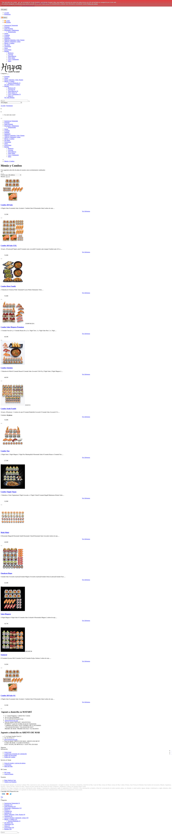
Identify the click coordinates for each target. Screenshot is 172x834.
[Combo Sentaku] (13, 364)
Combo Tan (5, 451)
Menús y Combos (9, 81)
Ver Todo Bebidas (9, 97)
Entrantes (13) (8, 805)
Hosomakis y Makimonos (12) (13, 808)
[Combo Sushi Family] (13, 405)
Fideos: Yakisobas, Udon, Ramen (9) (14, 814)
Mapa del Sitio (8, 766)
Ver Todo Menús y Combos (12, 84)
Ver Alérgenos (86, 211)
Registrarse (7, 14)
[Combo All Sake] (13, 201)
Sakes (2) (10, 96)
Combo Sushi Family (8, 409)
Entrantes (7, 76)
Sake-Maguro (6, 614)
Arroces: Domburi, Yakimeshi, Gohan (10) (16, 818)
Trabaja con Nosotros (10, 782)
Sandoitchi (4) (8, 816)
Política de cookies (92, 4)
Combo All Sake (7, 205)
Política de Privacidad (10, 755)
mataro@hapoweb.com (11, 720)
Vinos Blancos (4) (13, 91)
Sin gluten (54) (8, 822)
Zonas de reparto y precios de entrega (14, 763)
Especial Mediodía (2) (14, 83)
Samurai (4, 655)
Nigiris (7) (7, 809)
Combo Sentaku (7, 368)
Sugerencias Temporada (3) (12, 803)
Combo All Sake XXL (9, 245)
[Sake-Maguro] (13, 610)
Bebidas (6, 86)
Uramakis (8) (8, 811)
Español (8, 22)
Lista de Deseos (8, 774)
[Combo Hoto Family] (13, 283)
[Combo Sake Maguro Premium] (13, 323)
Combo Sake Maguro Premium (12, 327)
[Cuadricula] (3, 173)
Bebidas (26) (8, 829)
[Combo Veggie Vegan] (13, 488)
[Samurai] (13, 651)
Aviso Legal (7, 752)
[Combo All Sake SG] (13, 692)
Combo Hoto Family (8, 286)
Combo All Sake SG (8, 695)
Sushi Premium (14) (10, 806)
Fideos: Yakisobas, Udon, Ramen (13, 80)
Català (8, 20)
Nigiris (6, 78)
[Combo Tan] (13, 447)
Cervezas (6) (11, 89)
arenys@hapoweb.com (10, 739)
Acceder (6, 12)
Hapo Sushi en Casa (10, 780)
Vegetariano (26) (9, 824)
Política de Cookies (9, 757)
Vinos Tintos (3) (12, 92)
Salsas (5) (7, 826)
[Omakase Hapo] (13, 570)
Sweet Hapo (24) (9, 827)
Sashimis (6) (7, 813)
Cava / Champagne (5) (14, 94)
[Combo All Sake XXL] (13, 242)
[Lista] (1, 173)
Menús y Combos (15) (10, 819)
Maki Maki (5, 532)
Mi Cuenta (7, 772)
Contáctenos (7, 765)
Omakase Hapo (6, 573)
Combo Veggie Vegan (8, 492)
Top (2, 797)
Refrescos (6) (11, 88)
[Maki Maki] (13, 529)
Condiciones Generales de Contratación (15, 754)
